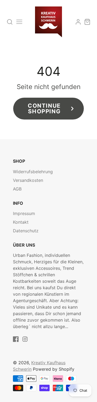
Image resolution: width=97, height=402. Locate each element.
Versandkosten (28, 180)
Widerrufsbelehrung (33, 171)
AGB (17, 189)
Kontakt (21, 222)
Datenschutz (26, 230)
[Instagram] (25, 339)
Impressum (24, 213)
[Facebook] (16, 339)
